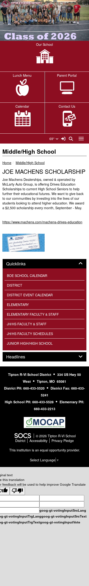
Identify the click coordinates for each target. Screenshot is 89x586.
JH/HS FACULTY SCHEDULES (30, 333)
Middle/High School (30, 162)
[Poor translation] (17, 491)
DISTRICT (14, 285)
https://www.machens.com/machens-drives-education (42, 222)
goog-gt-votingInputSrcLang (62, 510)
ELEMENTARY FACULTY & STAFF (33, 314)
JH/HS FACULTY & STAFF (27, 324)
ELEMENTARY (18, 304)
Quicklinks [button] (21, 263)
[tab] (44, 263)
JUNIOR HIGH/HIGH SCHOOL (30, 343)
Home (6, 162)
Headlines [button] (21, 356)
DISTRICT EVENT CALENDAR (30, 295)
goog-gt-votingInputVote (60, 522)
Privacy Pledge (63, 440)
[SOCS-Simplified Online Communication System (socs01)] (22, 435)
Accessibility (38, 440)
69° (52, 138)
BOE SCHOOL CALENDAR (27, 275)
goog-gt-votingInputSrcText (64, 516)
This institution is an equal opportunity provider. (44, 450)
